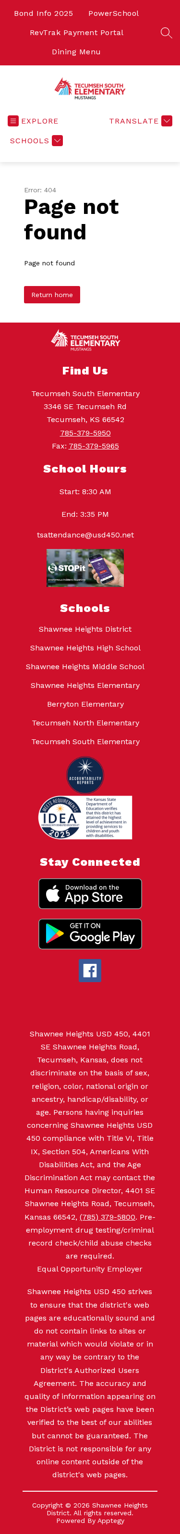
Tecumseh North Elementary (85, 722)
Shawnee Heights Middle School (85, 666)
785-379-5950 (85, 432)
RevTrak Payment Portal (77, 32)
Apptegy (110, 1520)
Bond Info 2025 (43, 13)
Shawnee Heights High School (85, 647)
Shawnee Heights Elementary (85, 685)
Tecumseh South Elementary (85, 741)
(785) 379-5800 (107, 1217)
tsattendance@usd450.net (85, 534)
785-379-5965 (94, 445)
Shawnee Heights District (85, 629)
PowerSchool (113, 13)
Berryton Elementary (85, 704)
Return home (52, 295)
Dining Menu (76, 51)
